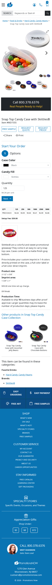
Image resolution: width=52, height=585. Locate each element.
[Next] (46, 53)
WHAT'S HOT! (26, 425)
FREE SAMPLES (42, 403)
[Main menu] (4, 5)
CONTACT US (26, 452)
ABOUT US (26, 463)
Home (5, 20)
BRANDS (26, 433)
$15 (34, 530)
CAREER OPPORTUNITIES (26, 467)
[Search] (47, 13)
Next (6, 198)
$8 (24, 530)
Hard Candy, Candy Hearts (36, 20)
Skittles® (10, 383)
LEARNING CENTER (26, 483)
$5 (16, 530)
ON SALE (26, 421)
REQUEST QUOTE (26, 129)
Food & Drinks (16, 20)
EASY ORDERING (16, 393)
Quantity (7, 183)
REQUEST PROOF (43, 129)
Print (20, 135)
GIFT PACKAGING (26, 486)
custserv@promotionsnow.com (26, 575)
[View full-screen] (47, 31)
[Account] (34, 4)
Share (8, 135)
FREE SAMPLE (9, 129)
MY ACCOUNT (26, 448)
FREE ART (16, 403)
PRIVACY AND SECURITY (26, 459)
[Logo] (10, 4)
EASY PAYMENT (42, 393)
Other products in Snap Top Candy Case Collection (23, 316)
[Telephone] (40, 4)
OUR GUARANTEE (26, 456)
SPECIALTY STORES (26, 429)
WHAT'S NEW (26, 418)
